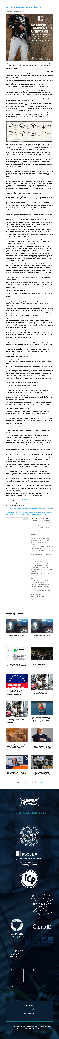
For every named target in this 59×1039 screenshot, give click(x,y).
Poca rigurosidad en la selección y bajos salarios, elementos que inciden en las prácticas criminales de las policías (40, 565)
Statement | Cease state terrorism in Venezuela (39, 663)
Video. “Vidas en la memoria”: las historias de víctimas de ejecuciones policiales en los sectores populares (42, 598)
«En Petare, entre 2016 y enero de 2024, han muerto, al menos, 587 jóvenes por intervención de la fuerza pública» (41, 556)
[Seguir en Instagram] (33, 1009)
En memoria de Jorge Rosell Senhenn (40, 525)
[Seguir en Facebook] (26, 1009)
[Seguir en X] (29, 1009)
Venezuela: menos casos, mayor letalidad (41, 523)
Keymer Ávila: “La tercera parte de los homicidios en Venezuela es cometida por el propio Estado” (41, 586)
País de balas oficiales (36, 594)
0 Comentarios (18, 11)
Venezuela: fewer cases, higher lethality (40, 520)
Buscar (25, 519)
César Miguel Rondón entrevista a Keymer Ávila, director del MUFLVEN (17, 772)
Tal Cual (24, 500)
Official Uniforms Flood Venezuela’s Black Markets (39, 693)
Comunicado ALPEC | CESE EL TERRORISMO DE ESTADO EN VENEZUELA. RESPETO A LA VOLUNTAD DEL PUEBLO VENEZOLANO (41, 538)
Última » (42, 782)
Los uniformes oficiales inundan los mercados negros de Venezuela (16, 721)
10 (34, 782)
